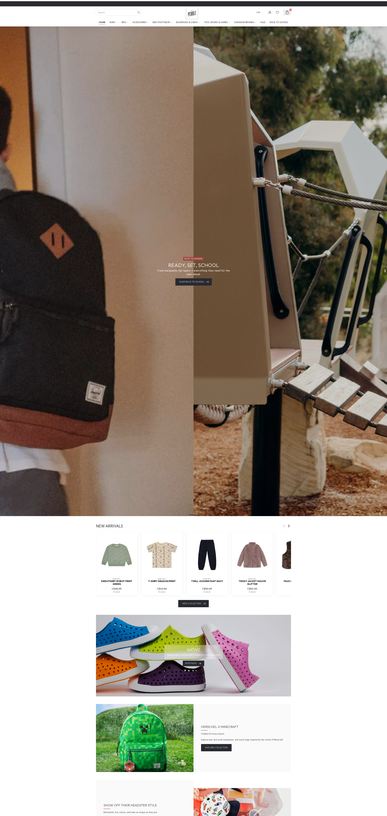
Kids (124, 22)
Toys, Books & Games (216, 22)
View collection (191, 603)
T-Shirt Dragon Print (162, 581)
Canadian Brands (244, 22)
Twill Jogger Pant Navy (207, 581)
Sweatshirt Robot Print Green (116, 582)
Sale (262, 22)
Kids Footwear (161, 22)
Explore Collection (216, 747)
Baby (112, 22)
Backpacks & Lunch (187, 22)
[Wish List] (277, 12)
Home (102, 22)
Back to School (279, 22)
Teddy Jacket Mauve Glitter (252, 582)
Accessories (139, 22)
